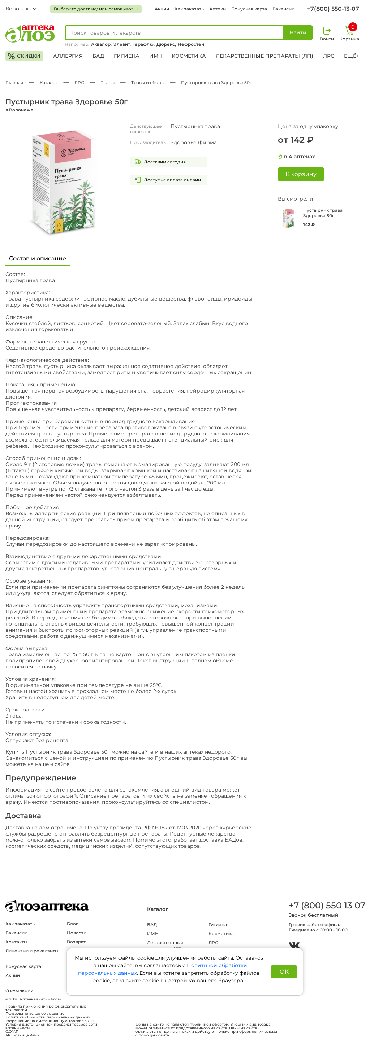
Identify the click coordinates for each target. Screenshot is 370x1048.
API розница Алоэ (22, 1035)
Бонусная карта (249, 9)
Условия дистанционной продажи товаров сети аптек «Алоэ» (51, 1026)
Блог (72, 923)
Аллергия (68, 56)
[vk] (294, 946)
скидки (24, 56)
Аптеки (217, 9)
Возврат (76, 941)
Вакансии (283, 9)
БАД (98, 56)
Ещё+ (351, 56)
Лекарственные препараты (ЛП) (264, 56)
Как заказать (189, 9)
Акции (162, 9)
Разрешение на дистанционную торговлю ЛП (49, 1021)
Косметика (189, 56)
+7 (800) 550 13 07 (327, 905)
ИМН (155, 56)
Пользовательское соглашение (34, 1014)
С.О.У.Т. (11, 1032)
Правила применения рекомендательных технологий (45, 1008)
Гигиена (126, 56)
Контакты (16, 941)
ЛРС (328, 56)
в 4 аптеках (299, 157)
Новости (76, 932)
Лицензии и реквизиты (32, 950)
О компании (19, 991)
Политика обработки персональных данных (47, 1017)
